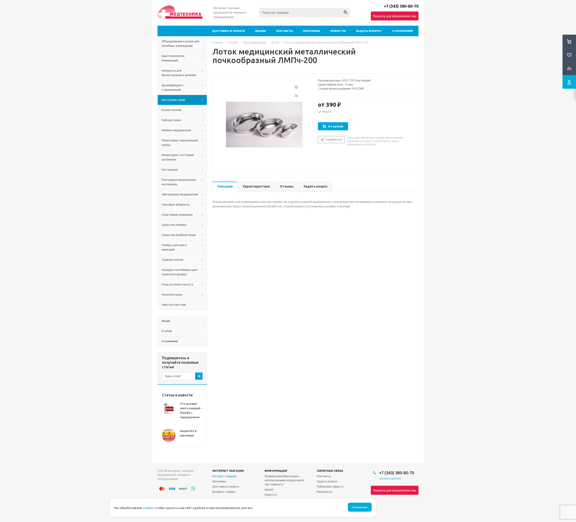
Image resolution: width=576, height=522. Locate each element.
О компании (402, 30)
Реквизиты (324, 491)
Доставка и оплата (228, 30)
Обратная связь (330, 470)
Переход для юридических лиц (394, 16)
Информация (276, 470)
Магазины (311, 30)
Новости (338, 30)
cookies (148, 507)
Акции (260, 30)
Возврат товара (223, 491)
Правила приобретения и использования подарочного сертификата (284, 480)
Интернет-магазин (228, 470)
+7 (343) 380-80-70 (401, 6)
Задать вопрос (369, 30)
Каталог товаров (224, 476)
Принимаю (359, 507)
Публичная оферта (330, 486)
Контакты (284, 30)
